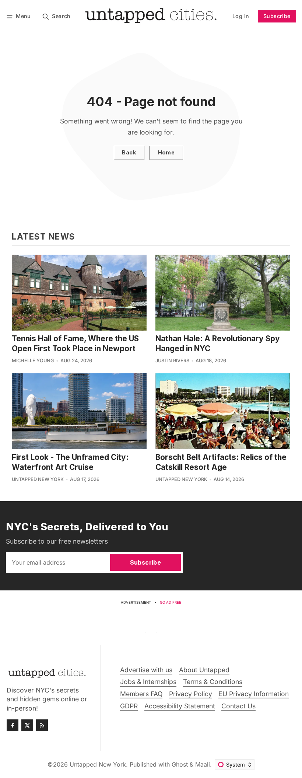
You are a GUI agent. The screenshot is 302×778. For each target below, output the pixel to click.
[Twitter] (27, 725)
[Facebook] (12, 725)
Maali (202, 764)
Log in (240, 16)
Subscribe (277, 16)
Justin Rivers (172, 360)
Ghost (180, 764)
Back (129, 152)
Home (166, 152)
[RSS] (42, 725)
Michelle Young (33, 360)
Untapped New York (38, 479)
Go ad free (170, 602)
